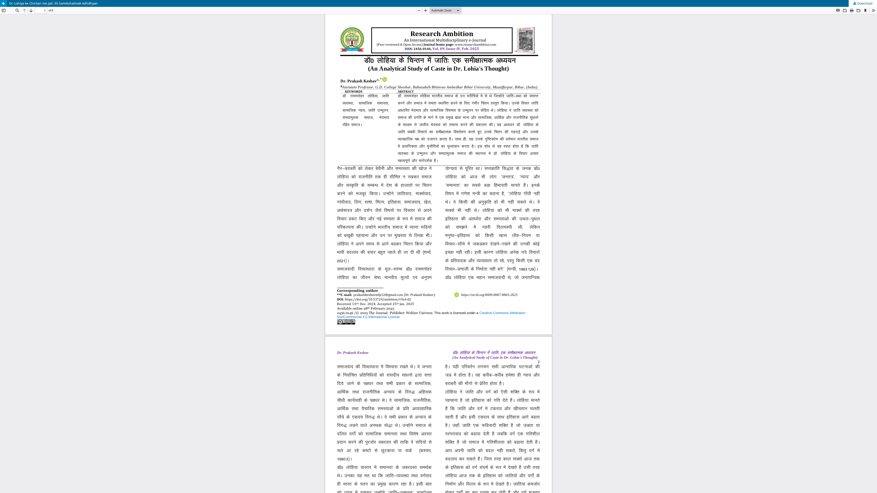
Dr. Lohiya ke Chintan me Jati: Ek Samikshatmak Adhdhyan (53, 3)
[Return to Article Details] (3, 3)
